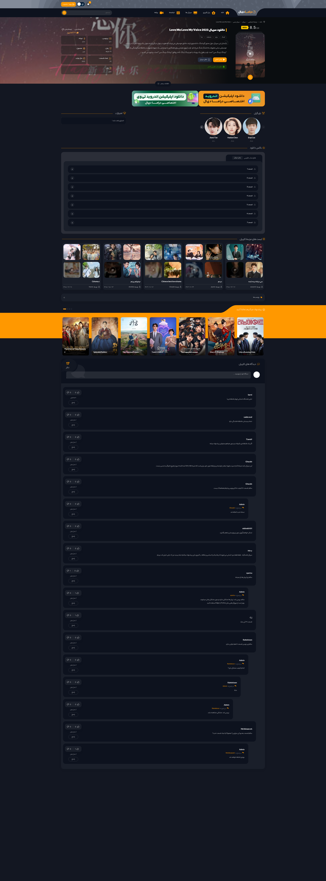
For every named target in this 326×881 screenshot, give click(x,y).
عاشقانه (209, 37)
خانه (261, 22)
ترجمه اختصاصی (252, 22)
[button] (201, 127)
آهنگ (223, 37)
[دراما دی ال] (247, 12)
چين (84, 51)
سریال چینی (236, 22)
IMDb (244, 27)
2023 (83, 61)
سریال (244, 22)
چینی (109, 71)
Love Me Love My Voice (223, 22)
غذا (202, 37)
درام (216, 37)
